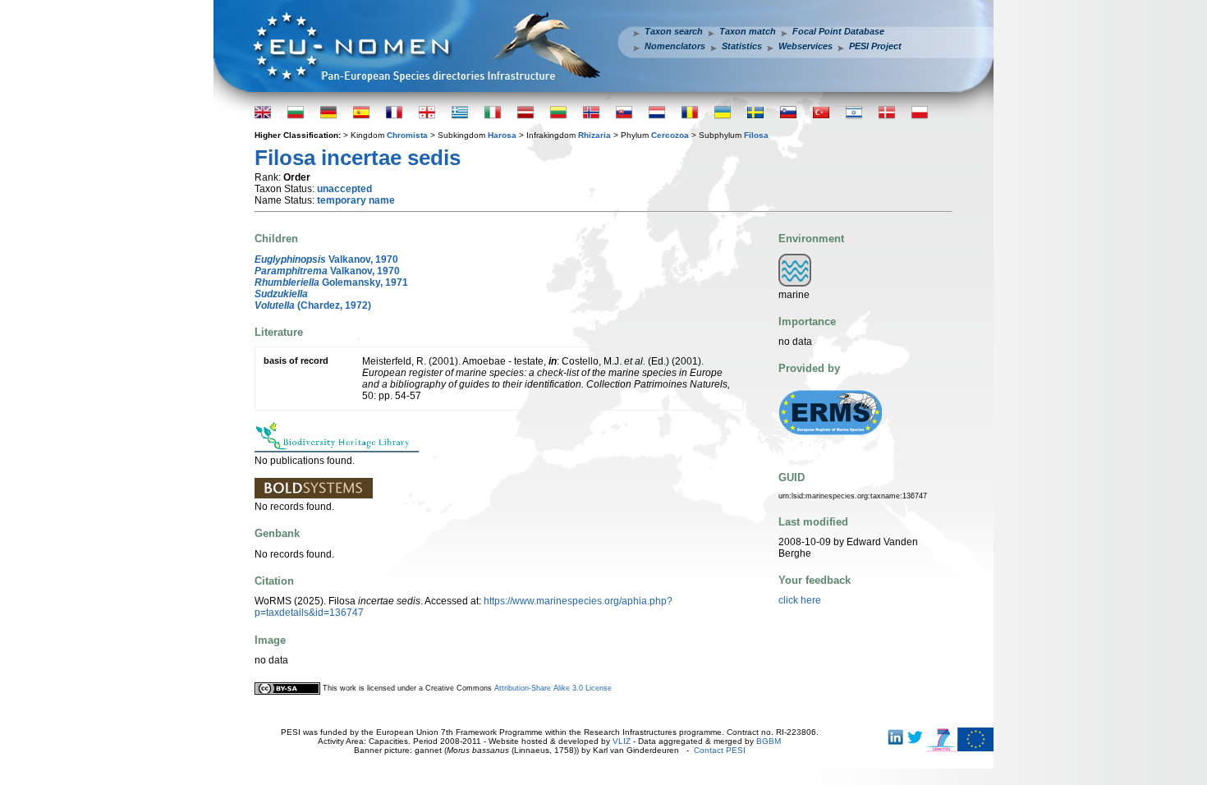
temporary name (356, 200)
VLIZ (622, 741)
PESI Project (875, 46)
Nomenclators (675, 46)
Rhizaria (594, 135)
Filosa (756, 135)
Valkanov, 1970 (326, 259)
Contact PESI (720, 750)
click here (799, 600)
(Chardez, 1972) (313, 305)
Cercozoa (670, 135)
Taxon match (747, 31)
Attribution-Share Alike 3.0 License (553, 688)
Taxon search (674, 31)
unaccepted (344, 189)
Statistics (742, 46)
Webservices (805, 46)
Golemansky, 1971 (331, 282)
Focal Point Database (838, 31)
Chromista (407, 135)
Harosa (502, 135)
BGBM (768, 741)
